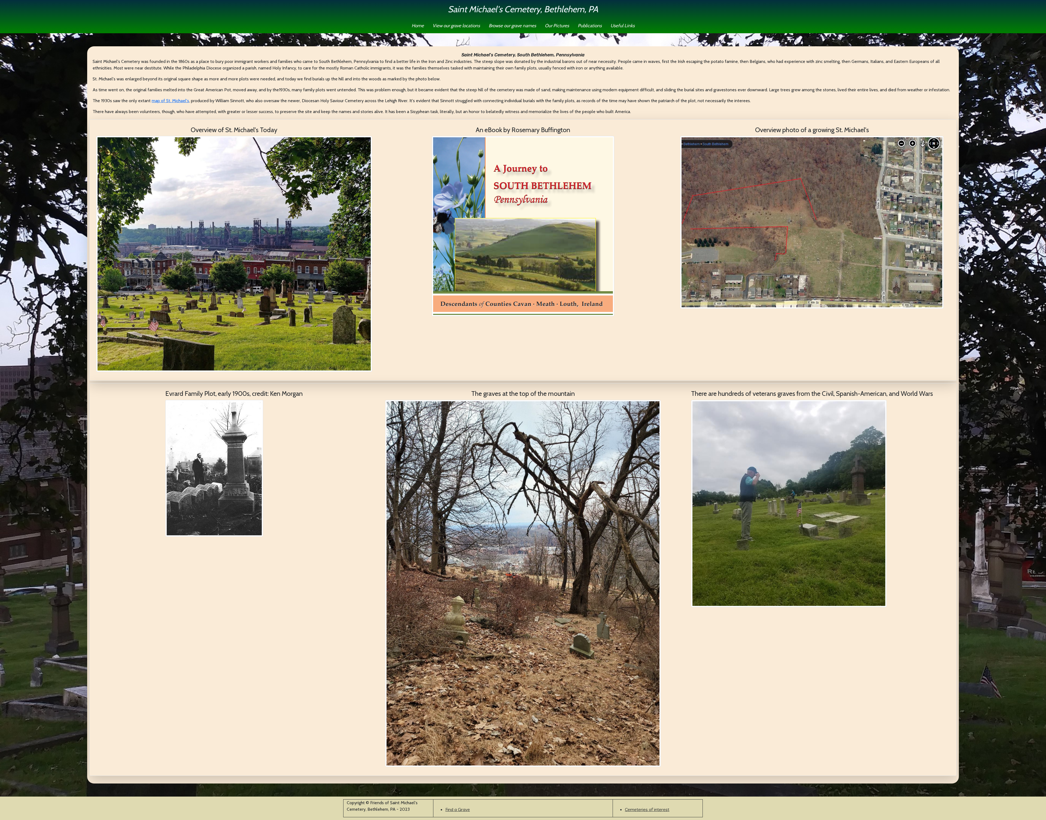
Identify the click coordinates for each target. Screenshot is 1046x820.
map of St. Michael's (170, 100)
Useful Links (622, 25)
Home (418, 25)
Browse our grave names (512, 25)
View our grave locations (456, 25)
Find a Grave (457, 809)
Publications (590, 25)
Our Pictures (557, 25)
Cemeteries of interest (647, 809)
